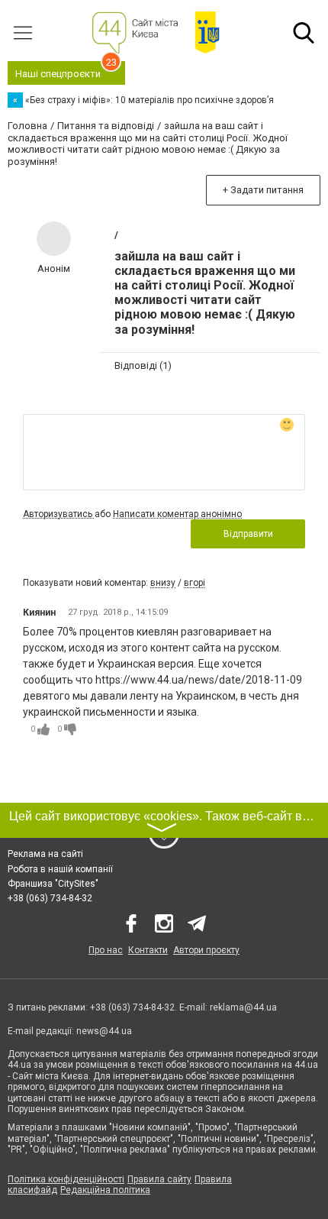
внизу (162, 582)
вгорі (194, 582)
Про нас (105, 950)
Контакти (148, 950)
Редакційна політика (105, 1190)
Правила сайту (159, 1179)
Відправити (248, 534)
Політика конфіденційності (66, 1179)
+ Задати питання (263, 190)
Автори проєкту (206, 950)
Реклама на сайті (45, 854)
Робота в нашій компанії (60, 869)
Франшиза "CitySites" (53, 883)
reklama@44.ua (243, 1007)
